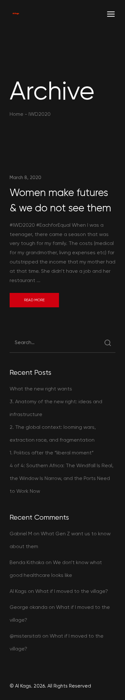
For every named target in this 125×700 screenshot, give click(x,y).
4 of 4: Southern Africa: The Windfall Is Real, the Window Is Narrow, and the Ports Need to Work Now (61, 478)
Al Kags (18, 591)
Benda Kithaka (27, 562)
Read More (34, 300)
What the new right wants (41, 389)
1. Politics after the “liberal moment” (52, 453)
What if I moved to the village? (71, 591)
